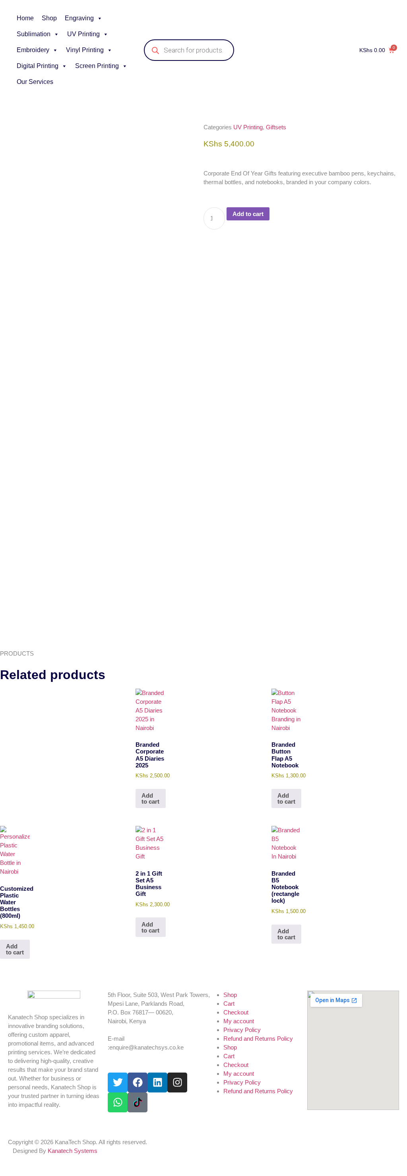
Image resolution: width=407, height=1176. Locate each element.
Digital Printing (37, 65)
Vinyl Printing (85, 50)
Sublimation (33, 34)
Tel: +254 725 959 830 (136, 1029)
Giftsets (276, 127)
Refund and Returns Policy (258, 1038)
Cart (229, 1003)
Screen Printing (97, 65)
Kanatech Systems (72, 1150)
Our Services (35, 81)
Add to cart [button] (150, 798)
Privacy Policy (242, 1029)
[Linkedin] (157, 1082)
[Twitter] (118, 1082)
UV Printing (83, 34)
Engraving (79, 18)
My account (238, 1021)
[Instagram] (177, 1082)
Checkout (235, 1012)
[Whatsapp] (118, 1102)
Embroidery (33, 50)
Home (25, 18)
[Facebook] (137, 1082)
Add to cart (248, 213)
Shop (49, 18)
